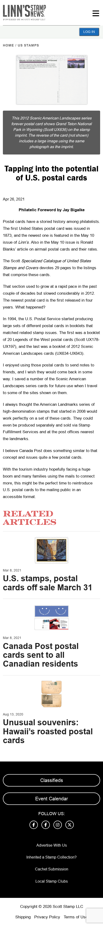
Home (8, 45)
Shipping (23, 917)
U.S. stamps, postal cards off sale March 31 (47, 583)
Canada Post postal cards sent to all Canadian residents (41, 655)
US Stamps (28, 45)
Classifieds (51, 780)
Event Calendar (51, 798)
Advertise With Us (51, 845)
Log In (89, 32)
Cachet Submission (51, 869)
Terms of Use (76, 917)
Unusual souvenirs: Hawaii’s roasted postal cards (48, 731)
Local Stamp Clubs (51, 881)
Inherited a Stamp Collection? (51, 857)
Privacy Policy (47, 917)
